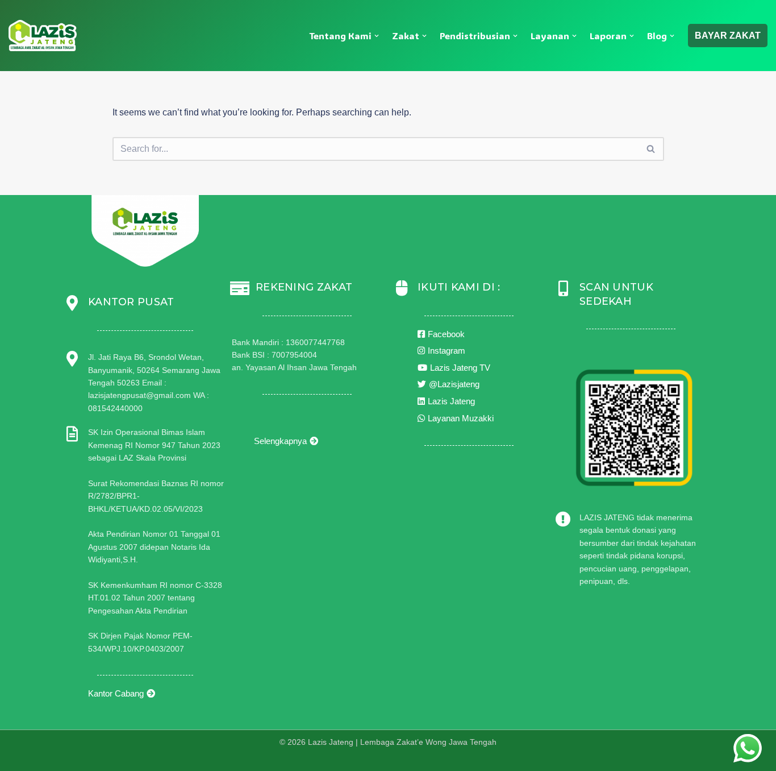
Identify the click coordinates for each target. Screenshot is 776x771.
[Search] (651, 149)
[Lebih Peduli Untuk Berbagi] (43, 35)
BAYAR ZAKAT (728, 35)
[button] (376, 36)
